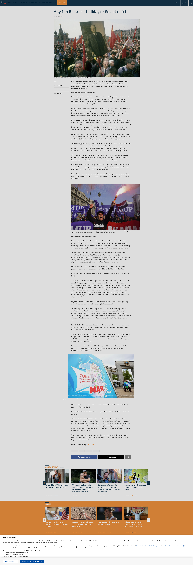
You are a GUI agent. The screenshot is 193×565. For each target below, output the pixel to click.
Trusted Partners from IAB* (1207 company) (147, 546)
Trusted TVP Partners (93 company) (174, 546)
